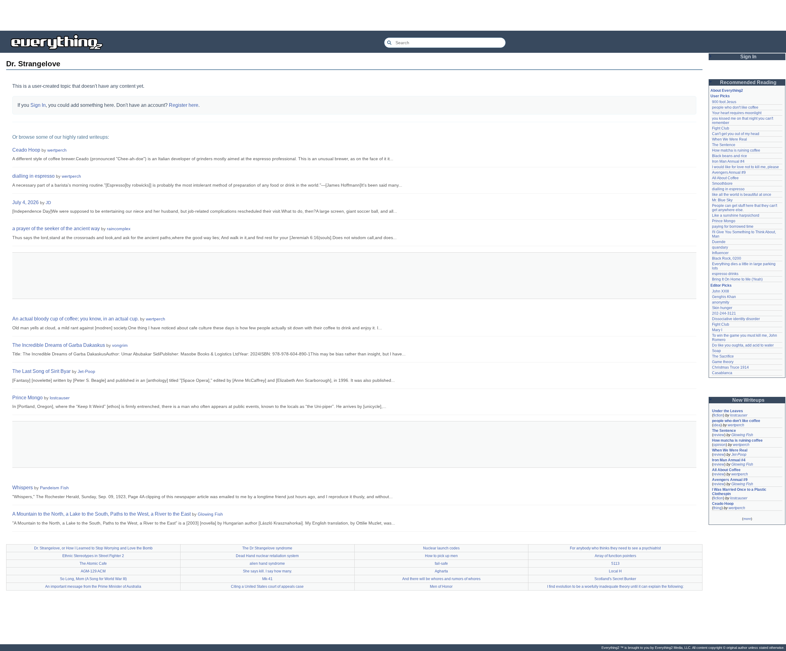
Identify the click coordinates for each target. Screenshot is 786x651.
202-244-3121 (724, 313)
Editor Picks (721, 285)
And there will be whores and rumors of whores (441, 579)
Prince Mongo (27, 397)
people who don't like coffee (735, 107)
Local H (615, 571)
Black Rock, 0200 (726, 258)
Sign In (38, 105)
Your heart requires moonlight (736, 113)
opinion (719, 445)
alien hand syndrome (267, 563)
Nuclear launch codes (441, 548)
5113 (615, 563)
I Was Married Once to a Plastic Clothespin (739, 491)
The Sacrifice (723, 356)
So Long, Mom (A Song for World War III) (93, 579)
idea (717, 425)
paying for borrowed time (732, 226)
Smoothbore (722, 183)
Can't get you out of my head (735, 134)
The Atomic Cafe (93, 563)
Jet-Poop (86, 371)
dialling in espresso (33, 176)
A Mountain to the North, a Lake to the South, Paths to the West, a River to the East (101, 514)
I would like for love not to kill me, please (745, 167)
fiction (718, 415)
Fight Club (720, 128)
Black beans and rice (729, 156)
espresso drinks (725, 274)
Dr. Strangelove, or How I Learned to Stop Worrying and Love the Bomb (93, 548)
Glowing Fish (210, 514)
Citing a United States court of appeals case (267, 586)
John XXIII (720, 291)
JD (48, 202)
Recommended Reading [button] (748, 82)
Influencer (720, 253)
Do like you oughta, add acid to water (743, 345)
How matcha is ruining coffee (736, 150)
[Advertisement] (393, 15)
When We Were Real (729, 139)
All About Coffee (725, 178)
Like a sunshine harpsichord (735, 215)
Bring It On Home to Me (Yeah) (737, 279)
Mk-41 (267, 579)
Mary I (717, 330)
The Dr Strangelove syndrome (267, 548)
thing (717, 508)
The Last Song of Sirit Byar (41, 371)
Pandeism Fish (54, 487)
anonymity (720, 302)
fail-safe (441, 563)
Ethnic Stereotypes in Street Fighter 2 (93, 556)
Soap (716, 351)
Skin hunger (722, 308)
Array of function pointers (615, 556)
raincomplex (118, 228)
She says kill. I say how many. (267, 571)
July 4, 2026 (25, 202)
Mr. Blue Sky (722, 200)
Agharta (441, 571)
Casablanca (722, 373)
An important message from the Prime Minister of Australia (93, 586)
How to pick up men (441, 556)
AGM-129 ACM (93, 571)
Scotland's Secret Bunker (615, 579)
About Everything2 (726, 90)
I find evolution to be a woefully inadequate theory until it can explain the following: (615, 586)
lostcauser (60, 397)
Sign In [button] (748, 56)
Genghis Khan (724, 297)
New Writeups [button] (748, 400)
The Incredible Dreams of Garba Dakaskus (58, 345)
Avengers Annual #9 (729, 172)
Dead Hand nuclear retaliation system (267, 556)
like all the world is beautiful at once (741, 194)
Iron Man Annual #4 (728, 161)
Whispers (22, 487)
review (718, 435)
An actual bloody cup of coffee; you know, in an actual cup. (75, 318)
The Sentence (723, 145)
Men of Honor (441, 586)
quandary (720, 247)
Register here (183, 105)
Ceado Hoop (26, 150)
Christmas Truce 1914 (730, 367)
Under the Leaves (727, 411)
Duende (719, 242)
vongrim (120, 345)
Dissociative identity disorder (736, 319)
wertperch (57, 150)
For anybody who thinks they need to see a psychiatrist (615, 548)
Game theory (722, 362)
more (747, 519)
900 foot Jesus (724, 102)
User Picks (720, 96)
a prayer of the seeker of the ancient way (56, 228)
